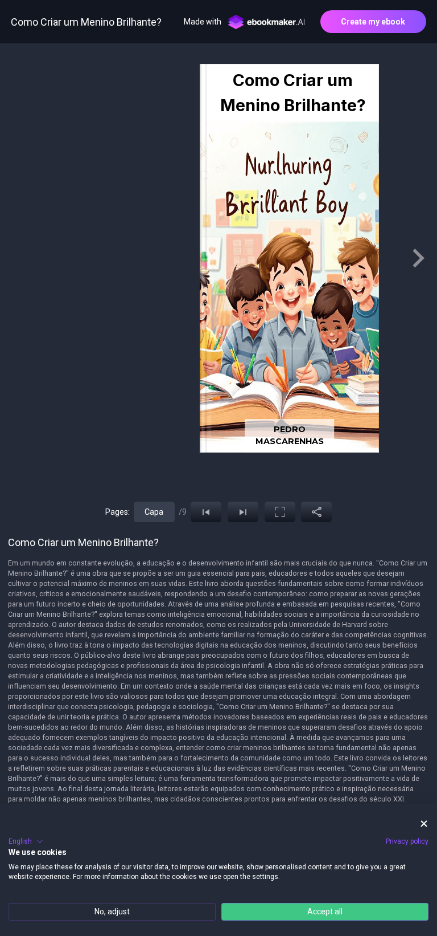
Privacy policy (407, 841)
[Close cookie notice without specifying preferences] (423, 823)
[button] (26, 841)
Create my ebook (373, 21)
